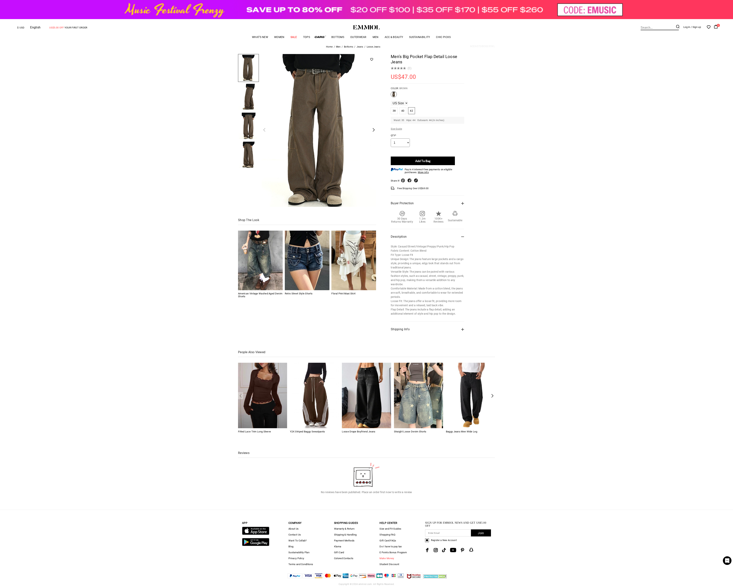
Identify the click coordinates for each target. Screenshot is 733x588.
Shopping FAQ (387, 534)
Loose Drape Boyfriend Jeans (358, 431)
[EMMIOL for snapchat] (471, 550)
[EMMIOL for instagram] (436, 550)
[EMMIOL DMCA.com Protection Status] (435, 578)
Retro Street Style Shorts (299, 293)
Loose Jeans (373, 46)
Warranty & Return (344, 528)
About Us (293, 528)
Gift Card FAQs (387, 540)
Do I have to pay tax (390, 546)
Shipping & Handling (345, 534)
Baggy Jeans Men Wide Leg (461, 431)
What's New (260, 37)
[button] (492, 395)
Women (279, 37)
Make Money (386, 558)
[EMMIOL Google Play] (255, 545)
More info (423, 172)
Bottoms (337, 37)
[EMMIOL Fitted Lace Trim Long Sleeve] (262, 395)
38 (394, 110)
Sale (294, 37)
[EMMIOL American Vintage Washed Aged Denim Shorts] (260, 260)
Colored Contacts (344, 558)
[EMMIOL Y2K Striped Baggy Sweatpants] (314, 395)
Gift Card (339, 552)
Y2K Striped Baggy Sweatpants (307, 431)
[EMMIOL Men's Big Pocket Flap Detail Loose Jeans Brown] (393, 95)
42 (411, 110)
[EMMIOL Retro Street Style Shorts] (307, 260)
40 (402, 110)
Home (329, 46)
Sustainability (419, 37)
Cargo (320, 37)
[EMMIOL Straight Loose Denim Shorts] (418, 395)
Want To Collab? (297, 540)
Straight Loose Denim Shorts (410, 431)
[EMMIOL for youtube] (453, 550)
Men (376, 37)
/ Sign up (696, 27)
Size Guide (396, 129)
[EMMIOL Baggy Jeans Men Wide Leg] (470, 395)
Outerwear (358, 37)
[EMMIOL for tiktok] (444, 550)
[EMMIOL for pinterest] (462, 550)
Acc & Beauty (394, 37)
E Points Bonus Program (393, 552)
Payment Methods (344, 540)
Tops (306, 37)
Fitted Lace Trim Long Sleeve (254, 431)
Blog (290, 546)
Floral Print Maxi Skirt (343, 293)
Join (481, 533)
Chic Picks (443, 37)
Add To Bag (422, 161)
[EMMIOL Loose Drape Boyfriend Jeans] (366, 395)
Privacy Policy (296, 558)
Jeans (360, 46)
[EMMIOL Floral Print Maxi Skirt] (353, 260)
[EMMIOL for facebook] (427, 550)
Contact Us (294, 534)
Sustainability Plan (298, 552)
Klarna (337, 546)
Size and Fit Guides (390, 528)
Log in (686, 27)
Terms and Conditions (300, 564)
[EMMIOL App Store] (255, 534)
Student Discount (389, 564)
